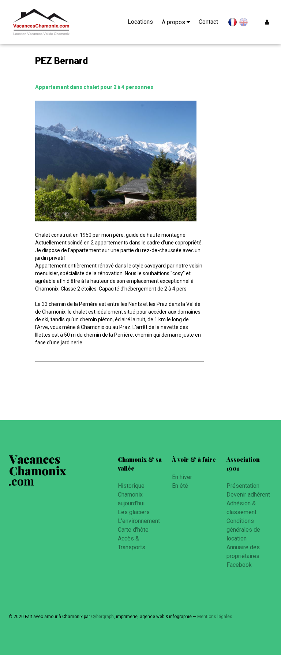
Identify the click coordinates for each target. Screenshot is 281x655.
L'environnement (139, 520)
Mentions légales (214, 616)
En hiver (182, 477)
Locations (140, 21)
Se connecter (268, 22)
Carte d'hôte (133, 529)
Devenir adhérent (248, 494)
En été (180, 485)
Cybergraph (102, 616)
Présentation (242, 485)
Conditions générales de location (243, 529)
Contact (208, 21)
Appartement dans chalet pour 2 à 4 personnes (94, 87)
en (243, 22)
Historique (131, 485)
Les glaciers (134, 512)
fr (233, 23)
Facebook (239, 564)
